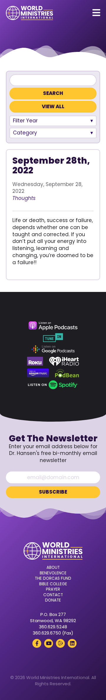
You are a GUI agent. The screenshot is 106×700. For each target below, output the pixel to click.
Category (25, 132)
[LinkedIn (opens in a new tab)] (72, 643)
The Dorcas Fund (53, 578)
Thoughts (24, 198)
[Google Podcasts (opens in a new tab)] (53, 349)
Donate (53, 600)
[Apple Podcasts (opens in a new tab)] (53, 325)
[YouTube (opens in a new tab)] (48, 643)
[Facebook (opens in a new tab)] (36, 643)
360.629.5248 (53, 627)
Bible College (53, 584)
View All (53, 106)
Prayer (53, 589)
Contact (53, 595)
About (53, 568)
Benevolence (53, 573)
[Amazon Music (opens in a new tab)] (38, 373)
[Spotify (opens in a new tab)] (53, 384)
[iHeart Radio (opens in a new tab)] (64, 361)
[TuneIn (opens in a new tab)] (53, 337)
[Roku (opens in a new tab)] (35, 361)
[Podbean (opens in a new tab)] (67, 373)
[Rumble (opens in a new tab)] (60, 643)
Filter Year (25, 120)
